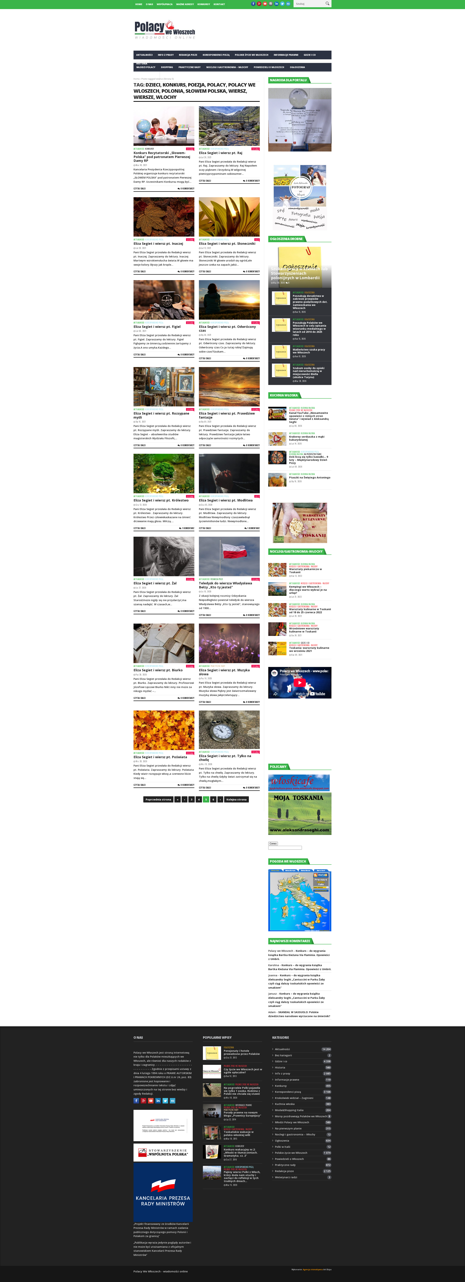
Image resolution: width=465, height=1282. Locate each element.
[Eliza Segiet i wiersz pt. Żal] (164, 556)
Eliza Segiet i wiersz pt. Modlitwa (226, 500)
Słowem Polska (206, 90)
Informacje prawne (286, 54)
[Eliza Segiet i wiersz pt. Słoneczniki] (229, 217)
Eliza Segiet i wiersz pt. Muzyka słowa (224, 672)
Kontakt (219, 4)
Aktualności (144, 54)
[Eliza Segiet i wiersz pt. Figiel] (164, 300)
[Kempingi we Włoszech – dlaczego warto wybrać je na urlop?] (277, 589)
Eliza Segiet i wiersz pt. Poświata (160, 757)
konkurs (174, 84)
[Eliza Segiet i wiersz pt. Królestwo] (164, 473)
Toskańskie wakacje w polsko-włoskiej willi (239, 1133)
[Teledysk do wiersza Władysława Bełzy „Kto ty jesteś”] (229, 556)
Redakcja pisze (188, 54)
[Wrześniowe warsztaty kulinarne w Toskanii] (277, 629)
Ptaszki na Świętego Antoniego (309, 477)
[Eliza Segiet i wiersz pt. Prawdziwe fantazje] (229, 387)
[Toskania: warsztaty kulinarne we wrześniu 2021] (277, 648)
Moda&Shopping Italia (289, 1110)
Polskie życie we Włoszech (251, 54)
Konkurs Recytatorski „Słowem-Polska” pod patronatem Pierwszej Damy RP (162, 157)
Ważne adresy (185, 4)
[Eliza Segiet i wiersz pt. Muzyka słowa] (229, 643)
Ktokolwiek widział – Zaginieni (294, 1098)
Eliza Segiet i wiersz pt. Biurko (158, 670)
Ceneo (273, 843)
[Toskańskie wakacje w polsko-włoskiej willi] (212, 1132)
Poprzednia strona (158, 799)
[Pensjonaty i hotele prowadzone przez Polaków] (212, 1053)
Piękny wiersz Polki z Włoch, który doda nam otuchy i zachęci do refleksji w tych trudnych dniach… (242, 1176)
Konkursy (203, 4)
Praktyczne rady (190, 67)
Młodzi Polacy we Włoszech (292, 1122)
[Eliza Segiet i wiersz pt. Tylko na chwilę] (229, 729)
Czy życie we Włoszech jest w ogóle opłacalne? (243, 1071)
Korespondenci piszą (216, 54)
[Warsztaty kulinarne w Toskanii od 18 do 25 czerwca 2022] (277, 610)
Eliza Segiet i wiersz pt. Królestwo (161, 500)
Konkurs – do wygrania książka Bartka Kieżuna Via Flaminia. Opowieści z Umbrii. (299, 955)
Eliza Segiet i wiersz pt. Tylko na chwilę (225, 758)
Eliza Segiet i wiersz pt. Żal (155, 583)
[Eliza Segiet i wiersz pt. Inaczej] (164, 217)
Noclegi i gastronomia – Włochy (227, 67)
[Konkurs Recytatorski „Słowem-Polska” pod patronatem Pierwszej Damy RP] (164, 126)
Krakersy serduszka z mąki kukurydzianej (306, 438)
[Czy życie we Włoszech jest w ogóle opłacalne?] (212, 1071)
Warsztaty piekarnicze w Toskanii (305, 570)
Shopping (167, 67)
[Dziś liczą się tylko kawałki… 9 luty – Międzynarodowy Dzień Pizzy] (277, 457)
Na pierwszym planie (313, 454)
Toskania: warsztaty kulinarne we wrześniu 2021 (309, 649)
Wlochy (166, 97)
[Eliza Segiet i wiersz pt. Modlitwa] (229, 473)
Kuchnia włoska (146, 75)
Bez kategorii (283, 1055)
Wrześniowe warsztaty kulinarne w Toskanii (304, 630)
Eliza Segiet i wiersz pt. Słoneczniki (227, 243)
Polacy (216, 84)
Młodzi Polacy (145, 67)
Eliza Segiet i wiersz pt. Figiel (157, 326)
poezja (196, 84)
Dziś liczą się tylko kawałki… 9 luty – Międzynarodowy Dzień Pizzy (308, 460)
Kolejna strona (236, 799)
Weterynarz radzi (286, 1177)
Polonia (172, 90)
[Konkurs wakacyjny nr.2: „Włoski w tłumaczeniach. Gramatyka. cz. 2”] (212, 1152)
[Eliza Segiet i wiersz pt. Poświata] (164, 730)
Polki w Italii (282, 1146)
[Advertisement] (295, 734)
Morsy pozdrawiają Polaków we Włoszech (301, 1116)
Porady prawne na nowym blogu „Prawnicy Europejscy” (242, 1114)
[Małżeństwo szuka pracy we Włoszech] (281, 352)
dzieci (152, 84)
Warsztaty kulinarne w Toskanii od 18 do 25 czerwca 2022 (310, 610)
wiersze (143, 97)
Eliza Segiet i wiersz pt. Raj (220, 153)
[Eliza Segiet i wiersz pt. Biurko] (164, 643)
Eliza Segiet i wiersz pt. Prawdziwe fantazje (227, 415)
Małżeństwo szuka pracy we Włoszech (309, 351)
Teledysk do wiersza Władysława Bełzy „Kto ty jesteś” (225, 585)
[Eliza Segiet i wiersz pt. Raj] (229, 126)
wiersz (237, 90)
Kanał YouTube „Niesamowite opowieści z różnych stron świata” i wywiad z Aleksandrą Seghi (309, 417)
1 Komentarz (188, 528)
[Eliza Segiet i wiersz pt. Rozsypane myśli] (164, 387)
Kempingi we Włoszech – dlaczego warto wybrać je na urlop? (308, 590)
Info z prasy (166, 54)
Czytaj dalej (140, 188)
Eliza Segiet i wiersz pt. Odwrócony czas (227, 328)
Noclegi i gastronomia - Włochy (303, 566)
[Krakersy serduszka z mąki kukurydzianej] (277, 439)
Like (191, 149)
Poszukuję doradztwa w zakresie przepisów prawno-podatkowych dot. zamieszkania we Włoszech (310, 302)
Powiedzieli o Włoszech (269, 67)
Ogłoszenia (297, 67)
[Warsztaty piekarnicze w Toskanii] (277, 570)
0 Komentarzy (187, 188)
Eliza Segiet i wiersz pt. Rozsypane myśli (161, 415)
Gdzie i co (310, 54)
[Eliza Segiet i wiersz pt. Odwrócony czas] (229, 300)
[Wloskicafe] (299, 790)
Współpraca (165, 4)
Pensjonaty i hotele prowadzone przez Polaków (242, 1052)
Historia (280, 1067)
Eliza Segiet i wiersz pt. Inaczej (158, 243)
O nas (149, 4)
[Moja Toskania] (299, 834)
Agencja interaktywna (313, 1269)
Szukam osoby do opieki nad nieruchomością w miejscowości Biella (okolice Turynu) (308, 372)
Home (138, 4)
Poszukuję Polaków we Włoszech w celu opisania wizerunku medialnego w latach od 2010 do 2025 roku (309, 329)
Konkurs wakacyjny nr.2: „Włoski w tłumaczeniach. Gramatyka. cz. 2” (241, 1152)
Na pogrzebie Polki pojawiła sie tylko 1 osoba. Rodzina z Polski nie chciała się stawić (242, 1091)
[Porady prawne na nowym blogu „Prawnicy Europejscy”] (212, 1111)
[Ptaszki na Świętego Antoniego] (277, 480)
